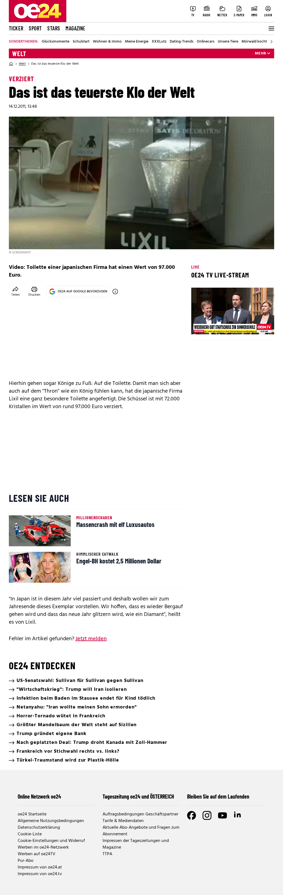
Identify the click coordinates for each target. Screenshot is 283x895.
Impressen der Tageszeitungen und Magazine (136, 844)
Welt (19, 53)
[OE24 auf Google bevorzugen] (115, 291)
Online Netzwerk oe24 (39, 796)
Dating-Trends (181, 41)
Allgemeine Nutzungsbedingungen (51, 821)
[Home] (11, 64)
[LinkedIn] (238, 815)
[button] (200, 325)
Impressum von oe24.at (40, 867)
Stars (53, 28)
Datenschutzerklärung (39, 827)
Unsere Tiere (228, 41)
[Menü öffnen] (270, 28)
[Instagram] (207, 815)
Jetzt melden (91, 639)
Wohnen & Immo (107, 41)
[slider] (218, 325)
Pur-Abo (25, 860)
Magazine (75, 28)
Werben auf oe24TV (36, 854)
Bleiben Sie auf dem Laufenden (218, 796)
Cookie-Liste (30, 834)
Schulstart (81, 41)
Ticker (16, 28)
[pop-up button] (256, 325)
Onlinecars (205, 41)
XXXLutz (159, 41)
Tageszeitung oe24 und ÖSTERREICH (138, 796)
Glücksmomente (55, 41)
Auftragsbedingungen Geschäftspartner (140, 814)
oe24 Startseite (32, 814)
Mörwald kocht (254, 41)
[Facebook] (191, 815)
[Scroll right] (271, 41)
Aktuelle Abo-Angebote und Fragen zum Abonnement (141, 831)
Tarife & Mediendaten (123, 821)
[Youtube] (222, 815)
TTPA (107, 854)
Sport (35, 28)
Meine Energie (136, 41)
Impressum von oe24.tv (40, 874)
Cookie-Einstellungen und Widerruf (51, 840)
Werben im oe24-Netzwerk (43, 847)
